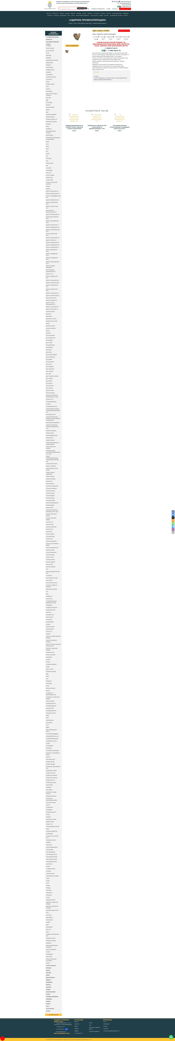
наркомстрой (50, 708)
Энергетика (49, 956)
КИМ (47, 594)
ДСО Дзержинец (50, 345)
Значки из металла (51, 488)
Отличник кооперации (52, 750)
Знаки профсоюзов (51, 463)
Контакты (114, 8)
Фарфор (48, 1003)
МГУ (47, 678)
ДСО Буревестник (50, 338)
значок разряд (50, 554)
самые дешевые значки (52, 826)
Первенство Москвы (51, 775)
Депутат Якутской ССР (52, 309)
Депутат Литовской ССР (52, 247)
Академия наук (50, 69)
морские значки (50, 688)
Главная (70, 23)
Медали (48, 980)
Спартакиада (49, 849)
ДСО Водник (49, 340)
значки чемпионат (51, 527)
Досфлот (48, 333)
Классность (49, 598)
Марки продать (50, 977)
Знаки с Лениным (51, 466)
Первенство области (51, 777)
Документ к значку (51, 318)
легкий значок (50, 652)
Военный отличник (51, 121)
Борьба (48, 89)
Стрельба (48, 871)
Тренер (48, 897)
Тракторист (49, 892)
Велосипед (49, 102)
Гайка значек (49, 163)
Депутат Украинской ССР (52, 295)
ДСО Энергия (49, 388)
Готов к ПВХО (49, 180)
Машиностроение (51, 671)
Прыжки (48, 817)
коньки (48, 624)
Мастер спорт (49, 669)
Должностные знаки (51, 321)
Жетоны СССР (49, 399)
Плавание (48, 787)
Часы (47, 1006)
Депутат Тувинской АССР (52, 282)
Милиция (48, 681)
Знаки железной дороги (52, 422)
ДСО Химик (49, 381)
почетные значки (51, 802)
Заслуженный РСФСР (51, 406)
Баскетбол (49, 79)
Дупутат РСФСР (50, 390)
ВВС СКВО (48, 97)
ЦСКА (47, 931)
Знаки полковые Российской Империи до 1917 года (53, 452)
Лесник (48, 659)
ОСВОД (48, 743)
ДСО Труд (48, 373)
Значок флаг (49, 564)
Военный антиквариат (52, 42)
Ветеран (48, 105)
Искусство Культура (51, 582)
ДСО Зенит (49, 349)
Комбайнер (49, 605)
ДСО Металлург (50, 361)
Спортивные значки (51, 859)
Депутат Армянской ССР (52, 200)
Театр (47, 883)
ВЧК (47, 156)
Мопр (47, 686)
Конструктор (49, 617)
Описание (96, 72)
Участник (48, 915)
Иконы (48, 970)
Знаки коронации (51, 430)
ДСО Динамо (49, 347)
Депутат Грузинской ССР (52, 214)
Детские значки (50, 311)
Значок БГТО (49, 529)
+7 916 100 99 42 (62, 1029)
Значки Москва (50, 498)
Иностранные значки (52, 578)
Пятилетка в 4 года (51, 819)
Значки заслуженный (52, 486)
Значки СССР (49, 522)
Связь (47, 829)
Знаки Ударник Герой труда (85, 23)
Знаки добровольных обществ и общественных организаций (53, 418)
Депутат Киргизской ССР (52, 237)
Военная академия (51, 114)
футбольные (49, 920)
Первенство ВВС (50, 761)
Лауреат (48, 634)
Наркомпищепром (51, 706)
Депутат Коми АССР (51, 240)
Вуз (47, 151)
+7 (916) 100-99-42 (126, 4)
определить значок (51, 741)
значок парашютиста (52, 547)
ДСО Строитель (50, 369)
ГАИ (47, 160)
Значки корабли (50, 490)
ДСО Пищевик (49, 366)
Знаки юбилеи (50, 483)
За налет (48, 404)
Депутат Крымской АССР (52, 242)
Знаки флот (49, 481)
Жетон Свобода (50, 393)
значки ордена (50, 505)
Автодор (48, 65)
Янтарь (48, 1011)
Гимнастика (49, 177)
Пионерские (49, 785)
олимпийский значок (52, 736)
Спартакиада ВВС (50, 852)
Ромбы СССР (49, 824)
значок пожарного (51, 552)
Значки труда (49, 524)
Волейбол (49, 128)
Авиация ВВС (49, 62)
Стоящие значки (50, 868)
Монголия (49, 683)
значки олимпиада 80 (52, 502)
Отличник (49, 748)
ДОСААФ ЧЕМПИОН (51, 328)
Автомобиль (49, 67)
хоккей (48, 922)
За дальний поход (51, 401)
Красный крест (50, 629)
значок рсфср (50, 557)
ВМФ (47, 112)
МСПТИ (48, 690)
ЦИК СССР (48, 929)
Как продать (106, 1024)
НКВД (47, 715)
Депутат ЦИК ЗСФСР (51, 298)
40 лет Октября (50, 50)
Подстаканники (50, 991)
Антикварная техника (52, 37)
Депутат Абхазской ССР (52, 191)
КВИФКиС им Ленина (51, 589)
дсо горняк (49, 342)
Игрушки (48, 968)
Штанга (48, 952)
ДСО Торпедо (49, 371)
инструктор (49, 580)
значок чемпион (50, 566)
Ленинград (49, 657)
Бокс (47, 86)
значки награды (50, 500)
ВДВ (47, 100)
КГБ (47, 591)
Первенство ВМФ (50, 764)
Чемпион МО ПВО (50, 938)
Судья (47, 878)
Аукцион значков (51, 77)
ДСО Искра (49, 352)
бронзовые (49, 91)
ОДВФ (47, 727)
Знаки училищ (50, 476)
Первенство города (51, 770)
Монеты (48, 984)
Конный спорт (50, 614)
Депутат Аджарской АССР (52, 193)
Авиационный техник (52, 60)
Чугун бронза (50, 1008)
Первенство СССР (50, 780)
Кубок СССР (49, 631)
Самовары (49, 999)
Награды (48, 987)
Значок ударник (50, 562)
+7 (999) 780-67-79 (126, 6)
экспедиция (49, 954)
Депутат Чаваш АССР (51, 300)
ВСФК (47, 146)
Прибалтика (49, 807)
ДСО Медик (49, 359)
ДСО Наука (49, 364)
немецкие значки (51, 713)
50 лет (47, 53)
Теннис (48, 885)
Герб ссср (48, 172)
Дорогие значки (50, 326)
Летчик (48, 662)
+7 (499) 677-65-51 (111, 48)
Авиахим (48, 57)
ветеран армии (50, 107)
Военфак (48, 124)
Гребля (48, 186)
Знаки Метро (49, 437)
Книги (48, 975)
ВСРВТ (47, 141)
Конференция (50, 622)
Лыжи (47, 666)
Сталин (48, 866)
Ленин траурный (50, 654)
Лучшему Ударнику (51, 664)
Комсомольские (50, 610)
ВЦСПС (47, 153)
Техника (48, 888)
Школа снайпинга (51, 949)
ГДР (47, 165)
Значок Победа (50, 550)
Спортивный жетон (51, 861)
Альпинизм (49, 74)
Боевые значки (50, 84)
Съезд (47, 880)
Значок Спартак (50, 559)
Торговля (48, 890)
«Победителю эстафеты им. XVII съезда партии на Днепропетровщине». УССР (96, 127)
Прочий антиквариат (52, 996)
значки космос (50, 493)
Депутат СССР (49, 274)
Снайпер (48, 842)
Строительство (50, 873)
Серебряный (49, 833)
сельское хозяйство (51, 831)
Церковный (49, 927)
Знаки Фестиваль (51, 479)
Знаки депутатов (50, 414)
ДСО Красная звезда (51, 354)
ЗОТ (47, 569)
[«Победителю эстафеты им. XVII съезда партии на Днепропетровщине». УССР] (97, 119)
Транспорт (49, 895)
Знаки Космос (50, 433)
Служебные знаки (51, 840)
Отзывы (108, 8)
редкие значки (50, 821)
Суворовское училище (52, 876)
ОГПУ (47, 725)
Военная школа (50, 117)
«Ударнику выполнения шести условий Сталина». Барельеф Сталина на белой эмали (74, 127)
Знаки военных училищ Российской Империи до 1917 (53, 410)
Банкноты (49, 39)
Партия (48, 757)
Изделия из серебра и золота (94, 1028)
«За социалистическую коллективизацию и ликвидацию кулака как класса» (119, 127)
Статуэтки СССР (78, 1033)
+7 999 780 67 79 (60, 1026)
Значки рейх (49, 507)
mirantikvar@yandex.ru (61, 1031)
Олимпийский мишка (52, 738)
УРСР (47, 912)
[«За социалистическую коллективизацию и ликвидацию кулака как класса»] (119, 119)
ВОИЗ (47, 126)
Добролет (48, 314)
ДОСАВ (47, 330)
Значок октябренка (51, 541)
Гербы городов (50, 175)
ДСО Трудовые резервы (52, 376)
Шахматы (48, 943)
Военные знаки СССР (51, 119)
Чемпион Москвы (51, 940)
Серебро (48, 1001)
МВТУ (47, 676)
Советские (49, 845)
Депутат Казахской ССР (52, 225)
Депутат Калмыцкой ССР (52, 227)
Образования (49, 720)
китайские (49, 596)
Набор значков (50, 701)
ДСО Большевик (50, 335)
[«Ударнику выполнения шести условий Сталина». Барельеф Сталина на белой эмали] (74, 119)
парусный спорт (50, 759)
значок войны (50, 534)
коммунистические (51, 607)
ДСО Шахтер (49, 383)
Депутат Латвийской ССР (52, 245)
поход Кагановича (51, 796)
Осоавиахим (49, 745)
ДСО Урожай (49, 378)
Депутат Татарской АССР (52, 280)
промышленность (51, 812)
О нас (88, 8)
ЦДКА (47, 924)
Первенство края (50, 773)
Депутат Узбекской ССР (52, 293)
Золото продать (51, 965)
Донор (48, 323)
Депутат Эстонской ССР (52, 306)
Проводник (49, 809)
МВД (47, 674)
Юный (47, 963)
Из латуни (49, 575)
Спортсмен (49, 864)
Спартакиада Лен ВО (51, 854)
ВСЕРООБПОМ (49, 135)
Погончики (49, 789)
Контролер (49, 619)
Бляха (47, 81)
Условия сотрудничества (98, 8)
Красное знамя (50, 626)
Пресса (48, 805)
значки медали (50, 495)
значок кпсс (49, 538)
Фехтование (49, 917)
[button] (171, 1037)
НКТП (47, 717)
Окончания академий (52, 733)
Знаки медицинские (51, 435)
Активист (48, 72)
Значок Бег (49, 531)
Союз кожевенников (51, 847)
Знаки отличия (50, 440)
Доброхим (49, 316)
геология (48, 168)
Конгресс (48, 612)
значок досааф (50, 536)
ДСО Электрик (49, 385)
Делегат (48, 188)
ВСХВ (47, 149)
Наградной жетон (51, 703)
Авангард (48, 55)
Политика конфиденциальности (111, 1031)
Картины (48, 972)
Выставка (48, 158)
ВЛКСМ (48, 109)
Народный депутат (51, 710)
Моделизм (49, 982)
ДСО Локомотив (50, 357)
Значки (75, 23)
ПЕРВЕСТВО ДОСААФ (51, 782)
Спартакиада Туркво (51, 856)
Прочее (48, 814)
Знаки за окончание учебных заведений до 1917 (52, 426)
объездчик (49, 722)
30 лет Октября (50, 48)
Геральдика (49, 170)
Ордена (48, 989)
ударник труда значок (52, 910)
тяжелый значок (50, 900)
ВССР (47, 144)
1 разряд (48, 46)
